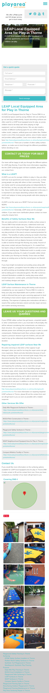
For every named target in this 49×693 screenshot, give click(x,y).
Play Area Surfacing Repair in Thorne (16, 690)
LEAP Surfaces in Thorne (14, 677)
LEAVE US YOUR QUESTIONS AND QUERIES (24, 312)
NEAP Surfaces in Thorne (14, 679)
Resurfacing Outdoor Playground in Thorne (18, 686)
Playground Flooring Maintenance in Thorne (19, 688)
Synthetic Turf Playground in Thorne (18, 663)
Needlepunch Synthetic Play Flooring (18, 665)
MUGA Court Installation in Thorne (17, 672)
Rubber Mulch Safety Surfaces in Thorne (19, 660)
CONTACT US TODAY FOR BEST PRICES (24, 155)
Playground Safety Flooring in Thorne (16, 654)
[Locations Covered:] (2, 3)
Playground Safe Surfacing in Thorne (18, 674)
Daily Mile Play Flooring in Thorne (17, 670)
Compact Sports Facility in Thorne (17, 681)
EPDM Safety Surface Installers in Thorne (20, 658)
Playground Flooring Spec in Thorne (16, 683)
